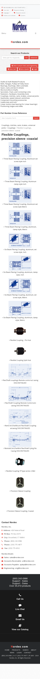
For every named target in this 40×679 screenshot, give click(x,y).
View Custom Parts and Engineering (25, 66)
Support (16, 580)
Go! (26, 58)
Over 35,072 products (20, 585)
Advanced (34, 58)
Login (35, 69)
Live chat (6, 10)
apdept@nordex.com (27, 564)
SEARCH (26, 650)
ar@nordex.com (28, 561)
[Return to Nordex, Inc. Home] (20, 26)
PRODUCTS (16, 650)
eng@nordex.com (22, 568)
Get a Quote (24, 69)
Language (6, 13)
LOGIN (19, 653)
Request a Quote (20, 13)
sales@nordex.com (16, 557)
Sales (25, 580)
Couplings (11, 128)
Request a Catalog (19, 10)
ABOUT (33, 650)
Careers (23, 15)
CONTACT (27, 653)
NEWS (12, 653)
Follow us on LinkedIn (9, 15)
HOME (7, 650)
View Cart (12, 69)
